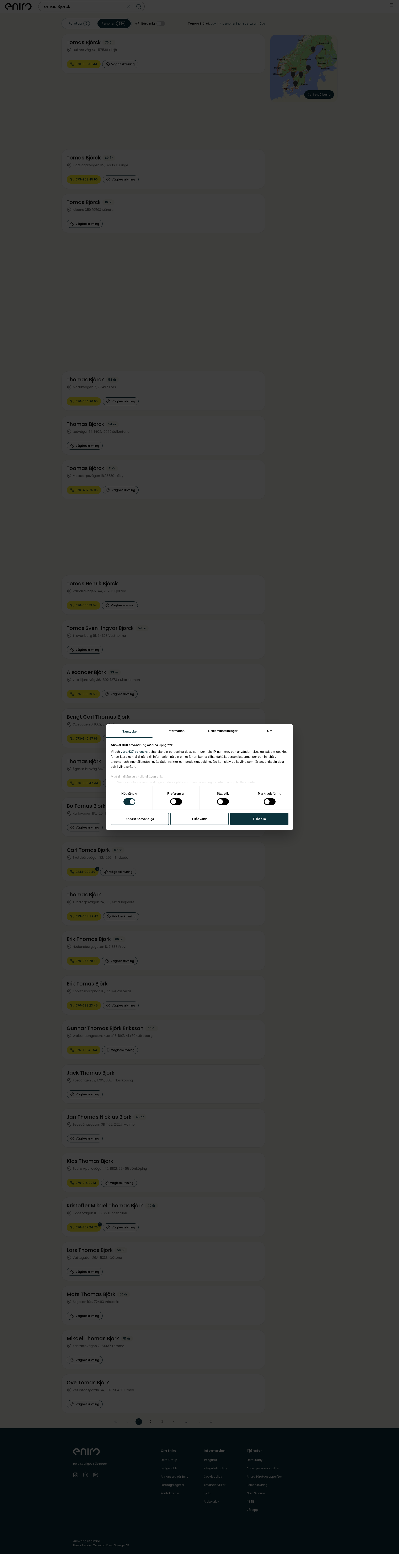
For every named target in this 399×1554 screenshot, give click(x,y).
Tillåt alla (259, 819)
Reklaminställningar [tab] (223, 730)
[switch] (176, 801)
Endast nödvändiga (140, 819)
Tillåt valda (199, 819)
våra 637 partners (134, 751)
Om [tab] (269, 730)
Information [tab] (176, 730)
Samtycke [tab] (129, 731)
